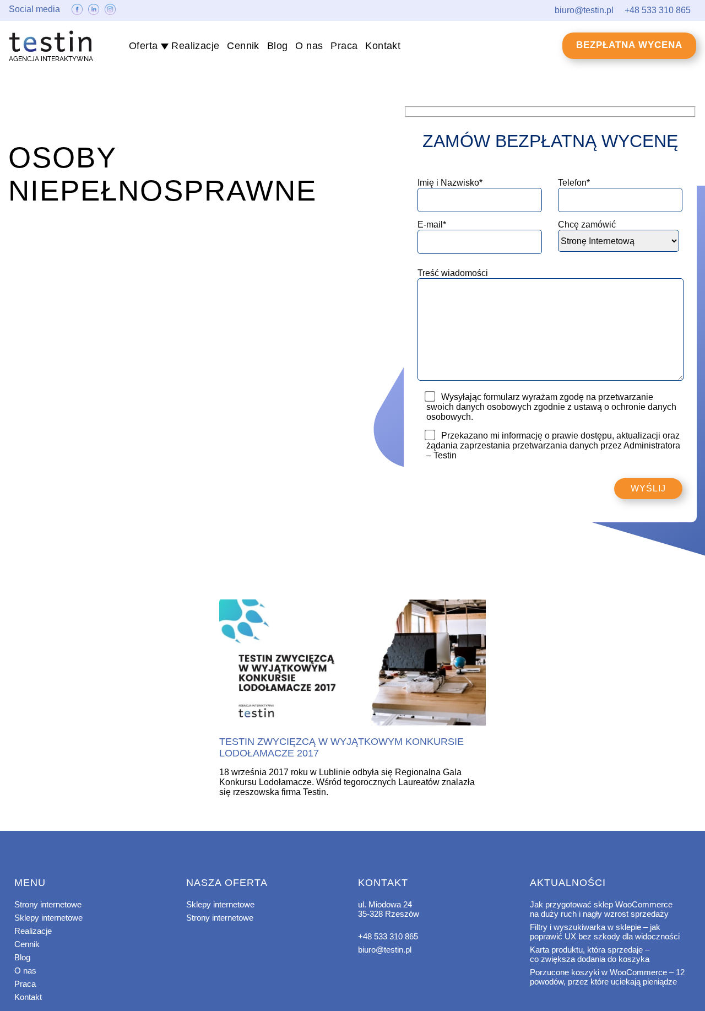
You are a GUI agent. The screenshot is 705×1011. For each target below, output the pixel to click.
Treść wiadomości (452, 273)
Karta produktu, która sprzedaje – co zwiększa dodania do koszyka (589, 954)
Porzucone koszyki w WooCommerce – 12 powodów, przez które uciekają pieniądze (607, 976)
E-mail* (431, 224)
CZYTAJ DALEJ (352, 663)
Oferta (143, 45)
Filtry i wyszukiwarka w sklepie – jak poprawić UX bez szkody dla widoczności (605, 931)
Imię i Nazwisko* (449, 182)
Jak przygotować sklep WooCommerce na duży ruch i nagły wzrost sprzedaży (601, 909)
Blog (277, 45)
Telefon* (574, 182)
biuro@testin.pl (384, 949)
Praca (343, 45)
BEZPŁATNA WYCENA (629, 45)
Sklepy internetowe (48, 917)
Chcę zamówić (587, 224)
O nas (309, 45)
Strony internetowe (48, 904)
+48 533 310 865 (388, 936)
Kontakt (382, 45)
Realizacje (195, 45)
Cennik (243, 45)
